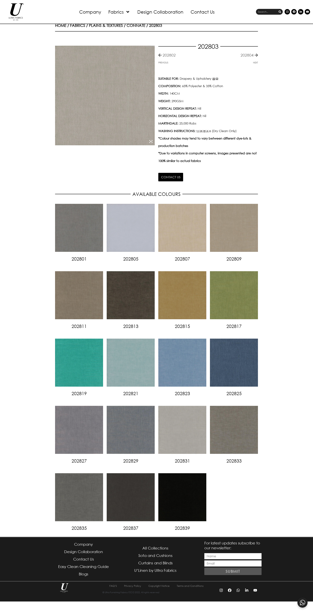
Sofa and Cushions (155, 555)
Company (90, 11)
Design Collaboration (160, 11)
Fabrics (116, 11)
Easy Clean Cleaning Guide (83, 566)
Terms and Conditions (190, 586)
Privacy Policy (132, 586)
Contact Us (203, 11)
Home (60, 25)
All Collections (155, 548)
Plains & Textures (106, 25)
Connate (136, 25)
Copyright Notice (159, 586)
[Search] (280, 12)
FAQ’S (113, 586)
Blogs (83, 574)
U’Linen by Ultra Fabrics (155, 570)
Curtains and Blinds (155, 563)
